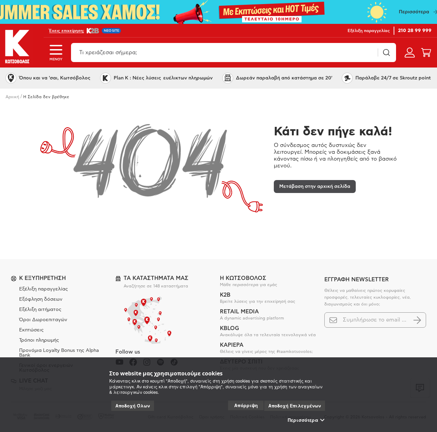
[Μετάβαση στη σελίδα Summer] (218, 12)
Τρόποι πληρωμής (39, 340)
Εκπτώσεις (31, 330)
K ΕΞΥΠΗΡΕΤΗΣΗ (42, 278)
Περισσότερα (303, 420)
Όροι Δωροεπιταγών (43, 319)
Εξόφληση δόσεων (40, 299)
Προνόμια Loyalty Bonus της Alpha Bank (59, 353)
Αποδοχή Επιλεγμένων (294, 406)
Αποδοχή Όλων (132, 406)
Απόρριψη (246, 405)
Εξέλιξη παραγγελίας (43, 289)
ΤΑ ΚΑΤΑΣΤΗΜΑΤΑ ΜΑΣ (156, 278)
